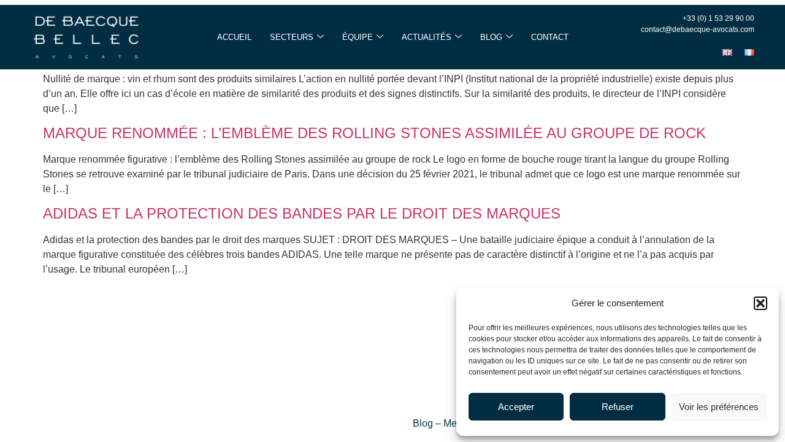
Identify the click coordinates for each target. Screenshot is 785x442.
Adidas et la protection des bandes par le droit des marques (302, 213)
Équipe (357, 37)
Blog (491, 37)
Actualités (426, 37)
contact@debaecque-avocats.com (697, 29)
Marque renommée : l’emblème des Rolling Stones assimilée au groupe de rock (374, 133)
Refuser (618, 406)
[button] (760, 303)
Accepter (516, 406)
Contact (550, 37)
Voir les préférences (719, 406)
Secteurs (291, 37)
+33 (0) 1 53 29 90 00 (718, 18)
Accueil (234, 37)
